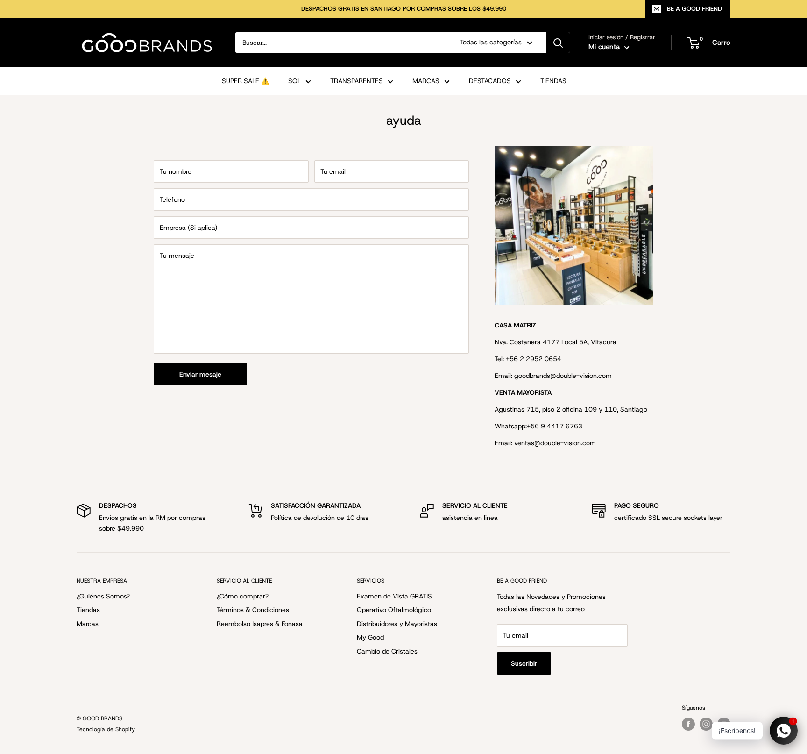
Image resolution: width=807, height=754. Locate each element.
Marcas (88, 623)
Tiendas (88, 609)
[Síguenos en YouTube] (723, 724)
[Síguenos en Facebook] (688, 724)
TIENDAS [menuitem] (553, 81)
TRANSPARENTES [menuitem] (356, 81)
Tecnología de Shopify (106, 729)
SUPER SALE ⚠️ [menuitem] (245, 81)
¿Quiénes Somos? (103, 596)
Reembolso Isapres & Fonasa (260, 623)
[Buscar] (558, 42)
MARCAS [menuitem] (425, 81)
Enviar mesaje (200, 374)
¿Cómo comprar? (243, 596)
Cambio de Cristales (387, 651)
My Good (370, 637)
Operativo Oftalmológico (394, 609)
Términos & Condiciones (253, 609)
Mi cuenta (605, 46)
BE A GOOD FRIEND (694, 9)
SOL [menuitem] (294, 81)
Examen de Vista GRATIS (394, 596)
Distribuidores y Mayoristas (397, 623)
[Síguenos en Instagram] (706, 724)
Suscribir (524, 663)
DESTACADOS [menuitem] (490, 81)
